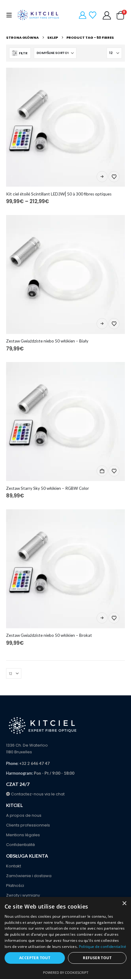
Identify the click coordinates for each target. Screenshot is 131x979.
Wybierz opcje (102, 176)
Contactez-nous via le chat (37, 794)
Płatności (15, 885)
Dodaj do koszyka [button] (102, 470)
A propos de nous (23, 815)
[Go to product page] (65, 127)
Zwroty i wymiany (23, 895)
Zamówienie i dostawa (28, 876)
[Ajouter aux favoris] (113, 176)
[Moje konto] (107, 15)
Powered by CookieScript (65, 972)
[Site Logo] (39, 15)
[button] (11, 15)
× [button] (124, 903)
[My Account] (82, 15)
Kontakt (13, 866)
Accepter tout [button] (34, 957)
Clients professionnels (28, 825)
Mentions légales (23, 835)
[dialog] (65, 938)
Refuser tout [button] (97, 957)
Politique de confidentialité (102, 946)
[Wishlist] (92, 15)
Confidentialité (20, 845)
